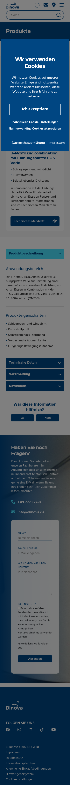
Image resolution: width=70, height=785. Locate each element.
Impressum (57, 143)
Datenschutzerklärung (28, 143)
